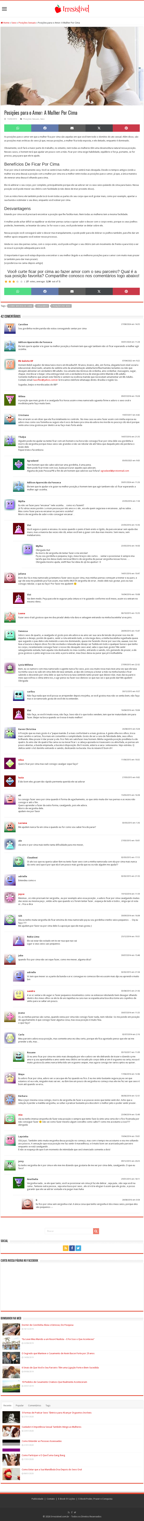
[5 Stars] (21, 281)
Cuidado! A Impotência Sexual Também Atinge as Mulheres (51, 1427)
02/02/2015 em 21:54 (130, 972)
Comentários (34, 1405)
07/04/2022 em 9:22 (131, 361)
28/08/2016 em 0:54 (131, 1200)
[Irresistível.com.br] (72, 8)
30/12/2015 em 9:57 (131, 691)
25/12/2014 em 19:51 (130, 936)
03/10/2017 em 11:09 (130, 1052)
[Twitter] (78, 1248)
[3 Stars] (13, 281)
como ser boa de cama (20, 306)
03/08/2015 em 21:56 (130, 991)
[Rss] (65, 1248)
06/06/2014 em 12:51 (130, 1096)
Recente (7, 1405)
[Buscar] (96, 1231)
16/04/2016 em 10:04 (130, 710)
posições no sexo (61, 306)
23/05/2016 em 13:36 (130, 525)
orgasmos (42, 306)
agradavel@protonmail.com (115, 470)
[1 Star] (6, 281)
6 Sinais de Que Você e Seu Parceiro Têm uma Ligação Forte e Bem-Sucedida (60, 1367)
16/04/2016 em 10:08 (130, 594)
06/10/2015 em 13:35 (130, 613)
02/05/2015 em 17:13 (130, 857)
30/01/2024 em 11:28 (130, 342)
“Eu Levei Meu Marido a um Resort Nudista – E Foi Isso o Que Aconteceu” (58, 1339)
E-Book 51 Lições (66, 1498)
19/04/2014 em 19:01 (130, 1136)
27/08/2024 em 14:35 (130, 324)
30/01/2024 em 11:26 (130, 482)
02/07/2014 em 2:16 (131, 1034)
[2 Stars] (10, 281)
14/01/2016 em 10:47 (130, 573)
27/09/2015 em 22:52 (130, 664)
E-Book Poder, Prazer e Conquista (95, 1498)
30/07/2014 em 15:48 (130, 955)
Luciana (22, 823)
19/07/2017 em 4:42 (131, 415)
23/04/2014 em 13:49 (130, 1114)
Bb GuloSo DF (25, 361)
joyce (21, 894)
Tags (47, 1405)
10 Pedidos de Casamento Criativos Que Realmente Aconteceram (54, 1382)
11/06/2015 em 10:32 (130, 760)
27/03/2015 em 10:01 (130, 840)
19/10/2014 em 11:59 (130, 894)
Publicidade (37, 1498)
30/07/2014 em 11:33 (130, 1013)
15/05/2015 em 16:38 (130, 795)
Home (6, 22)
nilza (21, 760)
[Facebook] (72, 1248)
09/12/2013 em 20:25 (130, 1161)
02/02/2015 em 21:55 (130, 876)
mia (20, 1114)
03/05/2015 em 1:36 (131, 823)
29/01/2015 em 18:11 (130, 1179)
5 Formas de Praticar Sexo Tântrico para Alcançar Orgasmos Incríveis (56, 1412)
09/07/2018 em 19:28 (130, 396)
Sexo (14, 22)
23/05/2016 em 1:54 (131, 501)
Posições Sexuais (27, 22)
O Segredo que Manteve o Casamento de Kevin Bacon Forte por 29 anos (58, 1353)
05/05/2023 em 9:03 (131, 460)
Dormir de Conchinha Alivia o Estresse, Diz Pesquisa (47, 1325)
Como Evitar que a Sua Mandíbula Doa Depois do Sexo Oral (52, 1469)
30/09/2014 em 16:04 (130, 916)
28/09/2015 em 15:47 (130, 631)
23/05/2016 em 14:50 (130, 546)
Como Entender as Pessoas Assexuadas (42, 1441)
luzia (21, 777)
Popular (20, 1405)
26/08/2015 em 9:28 (131, 729)
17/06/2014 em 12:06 (130, 1074)
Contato (51, 1498)
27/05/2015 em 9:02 (131, 777)
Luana (21, 613)
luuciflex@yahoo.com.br (45, 380)
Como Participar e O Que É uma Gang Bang (43, 1455)
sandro (31, 991)
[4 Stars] (17, 281)
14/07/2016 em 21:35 (130, 437)
